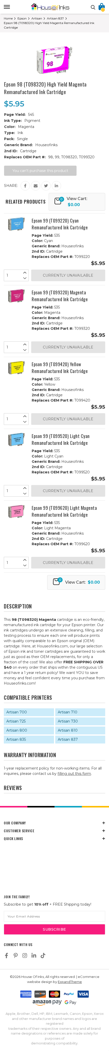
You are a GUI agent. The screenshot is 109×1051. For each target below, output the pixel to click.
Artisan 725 (16, 721)
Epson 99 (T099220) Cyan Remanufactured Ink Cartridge (60, 224)
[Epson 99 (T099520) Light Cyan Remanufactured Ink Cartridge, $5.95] (16, 439)
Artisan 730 (68, 721)
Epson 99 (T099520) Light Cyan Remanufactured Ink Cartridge (61, 439)
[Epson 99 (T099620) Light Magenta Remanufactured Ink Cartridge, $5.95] (16, 511)
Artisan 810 (68, 730)
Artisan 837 (68, 739)
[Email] (35, 185)
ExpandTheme (70, 982)
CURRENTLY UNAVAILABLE (68, 275)
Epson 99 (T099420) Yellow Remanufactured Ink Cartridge (60, 367)
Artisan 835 (16, 739)
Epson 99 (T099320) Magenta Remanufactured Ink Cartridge (60, 295)
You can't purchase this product (40, 170)
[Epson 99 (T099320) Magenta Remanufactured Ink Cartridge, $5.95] (16, 296)
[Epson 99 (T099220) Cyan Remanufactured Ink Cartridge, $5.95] (16, 224)
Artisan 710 (67, 712)
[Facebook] (25, 185)
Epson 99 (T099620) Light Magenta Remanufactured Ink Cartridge (64, 511)
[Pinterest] (15, 955)
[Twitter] (46, 185)
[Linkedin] (56, 185)
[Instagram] (24, 955)
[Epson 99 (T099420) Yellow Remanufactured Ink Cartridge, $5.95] (16, 368)
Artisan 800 (16, 730)
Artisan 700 (16, 712)
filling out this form (74, 773)
